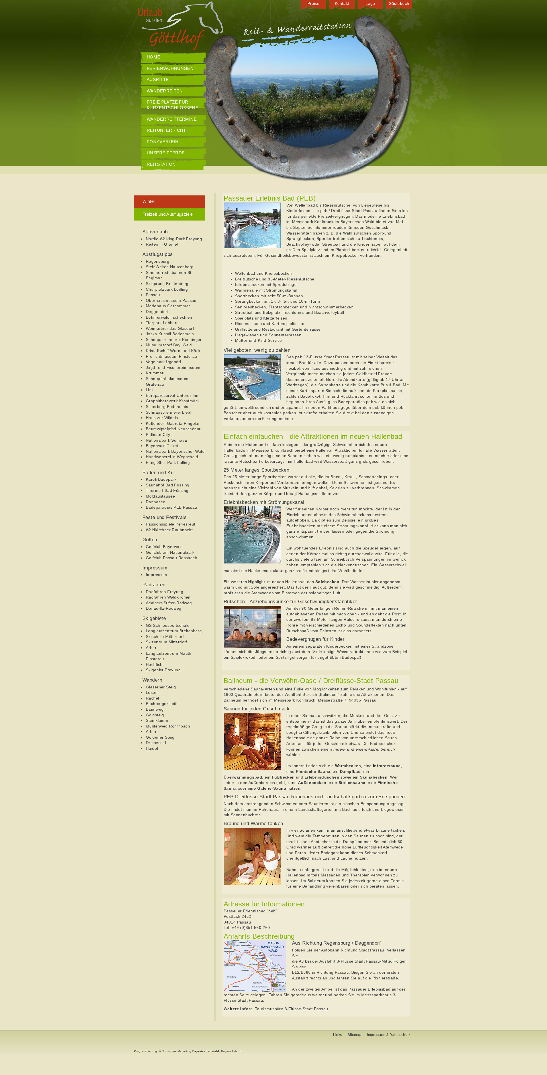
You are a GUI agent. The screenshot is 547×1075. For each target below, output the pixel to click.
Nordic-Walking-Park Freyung (174, 239)
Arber (151, 647)
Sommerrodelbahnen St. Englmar (169, 275)
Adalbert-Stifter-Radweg (169, 603)
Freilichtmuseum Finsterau (171, 356)
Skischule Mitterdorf (165, 636)
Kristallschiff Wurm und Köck (173, 350)
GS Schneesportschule (167, 625)
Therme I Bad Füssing (167, 490)
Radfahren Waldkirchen (168, 597)
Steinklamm (157, 720)
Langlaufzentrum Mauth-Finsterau (169, 656)
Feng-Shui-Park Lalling (168, 462)
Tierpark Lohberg (162, 322)
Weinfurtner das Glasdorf (170, 328)
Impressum (156, 574)
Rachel (152, 698)
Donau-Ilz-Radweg (163, 608)
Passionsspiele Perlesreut (170, 524)
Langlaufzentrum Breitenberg (174, 631)
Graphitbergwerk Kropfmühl (172, 401)
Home (153, 56)
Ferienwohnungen (170, 68)
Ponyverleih (163, 141)
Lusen (152, 692)
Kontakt (342, 3)
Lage (370, 3)
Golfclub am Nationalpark (170, 552)
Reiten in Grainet (162, 244)
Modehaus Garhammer (168, 306)
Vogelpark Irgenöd (163, 361)
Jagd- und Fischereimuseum (173, 367)
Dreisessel (156, 742)
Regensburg (157, 261)
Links (337, 1035)
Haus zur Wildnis (162, 417)
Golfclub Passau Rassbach (171, 557)
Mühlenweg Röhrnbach (168, 726)
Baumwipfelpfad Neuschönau (174, 429)
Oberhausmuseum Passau (171, 300)
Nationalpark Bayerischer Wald (175, 451)
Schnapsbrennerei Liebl (168, 412)
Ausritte (158, 79)
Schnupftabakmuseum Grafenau (167, 381)
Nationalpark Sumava (166, 440)
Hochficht (155, 664)
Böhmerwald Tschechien (169, 317)
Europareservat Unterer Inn (172, 395)
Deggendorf (157, 311)
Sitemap (354, 1035)
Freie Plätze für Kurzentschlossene (172, 105)
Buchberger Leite (162, 703)
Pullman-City (158, 434)
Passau (153, 294)
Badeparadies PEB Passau (171, 507)
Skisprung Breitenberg (167, 283)
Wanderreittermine (172, 119)
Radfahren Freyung (164, 591)
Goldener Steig (160, 737)
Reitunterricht (166, 130)
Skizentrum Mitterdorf (166, 642)
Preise (313, 3)
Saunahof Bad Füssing (167, 485)
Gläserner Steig (161, 687)
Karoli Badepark (161, 479)
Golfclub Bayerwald (164, 546)
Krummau (155, 373)
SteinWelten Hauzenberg (169, 266)
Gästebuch (399, 3)
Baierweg (155, 709)
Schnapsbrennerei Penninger (174, 339)
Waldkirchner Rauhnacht (169, 530)
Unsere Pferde (166, 152)
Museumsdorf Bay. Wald (169, 345)
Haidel (152, 748)
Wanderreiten (165, 90)
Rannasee (155, 502)
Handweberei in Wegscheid (172, 456)
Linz (150, 389)
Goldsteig (155, 715)
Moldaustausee (160, 496)
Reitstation (161, 164)
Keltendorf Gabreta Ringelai (172, 423)
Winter (148, 201)
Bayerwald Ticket (162, 445)
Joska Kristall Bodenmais (170, 334)
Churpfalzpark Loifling (167, 289)
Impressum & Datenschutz (388, 1035)
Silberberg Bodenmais (167, 406)
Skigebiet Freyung (163, 670)
